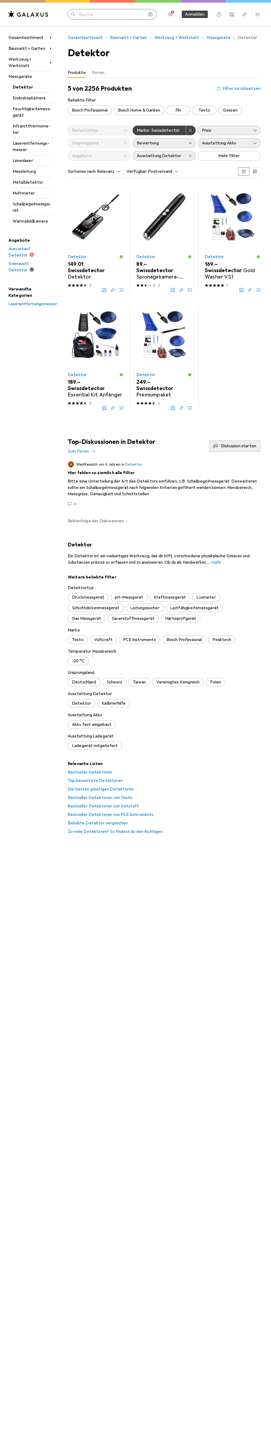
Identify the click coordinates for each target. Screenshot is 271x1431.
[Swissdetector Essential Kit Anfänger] (95, 358)
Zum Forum (78, 451)
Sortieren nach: (82, 171)
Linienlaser (23, 160)
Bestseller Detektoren (90, 772)
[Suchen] (73, 14)
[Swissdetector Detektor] (95, 240)
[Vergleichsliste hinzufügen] (104, 290)
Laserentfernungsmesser (31, 146)
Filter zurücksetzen (241, 88)
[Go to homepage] (28, 14)
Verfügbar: (137, 171)
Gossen (230, 110)
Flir (178, 110)
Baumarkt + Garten (26, 48)
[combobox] (107, 171)
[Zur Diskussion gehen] (164, 484)
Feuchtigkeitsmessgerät (32, 112)
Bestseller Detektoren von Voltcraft (103, 806)
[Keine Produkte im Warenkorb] (257, 14)
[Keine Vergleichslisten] (232, 14)
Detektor (23, 87)
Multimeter (24, 193)
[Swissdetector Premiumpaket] (164, 358)
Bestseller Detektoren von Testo (100, 797)
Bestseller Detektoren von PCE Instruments (110, 814)
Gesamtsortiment (25, 37)
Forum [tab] (98, 72)
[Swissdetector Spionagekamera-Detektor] (164, 240)
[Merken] (113, 290)
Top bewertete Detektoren (95, 780)
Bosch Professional (89, 110)
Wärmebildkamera (30, 221)
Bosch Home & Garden (139, 110)
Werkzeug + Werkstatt (20, 62)
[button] (121, 257)
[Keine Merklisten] (244, 14)
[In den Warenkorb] (121, 290)
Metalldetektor (28, 182)
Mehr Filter (229, 155)
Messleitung (24, 171)
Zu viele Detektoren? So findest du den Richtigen (115, 831)
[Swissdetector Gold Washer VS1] (232, 240)
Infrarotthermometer (32, 129)
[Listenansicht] (254, 171)
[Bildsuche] (150, 14)
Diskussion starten (238, 446)
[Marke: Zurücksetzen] (191, 130)
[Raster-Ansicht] (243, 171)
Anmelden (194, 14)
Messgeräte (20, 76)
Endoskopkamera (29, 98)
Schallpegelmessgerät (32, 207)
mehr (216, 562)
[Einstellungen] (170, 14)
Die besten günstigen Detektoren (101, 789)
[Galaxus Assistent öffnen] (219, 14)
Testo (204, 110)
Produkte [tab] (77, 72)
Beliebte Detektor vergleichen (98, 823)
